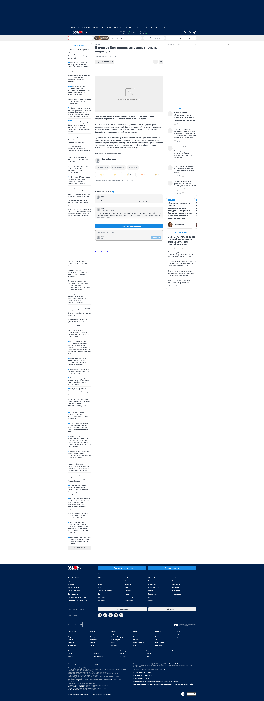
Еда (99, 594)
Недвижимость (74, 27)
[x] (121, 615)
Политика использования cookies (143, 675)
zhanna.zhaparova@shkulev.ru (76, 686)
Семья (150, 601)
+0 (154, 204)
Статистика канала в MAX (77, 601)
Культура (128, 584)
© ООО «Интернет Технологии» (101, 694)
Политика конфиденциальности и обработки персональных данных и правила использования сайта (163, 684)
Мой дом (128, 591)
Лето (126, 587)
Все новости (79, 46)
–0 (160, 204)
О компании (72, 584)
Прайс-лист (72, 581)
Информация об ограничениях (142, 672)
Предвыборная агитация (77, 597)
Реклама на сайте (74, 577)
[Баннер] (101, 38)
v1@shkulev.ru (90, 678)
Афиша (116, 27)
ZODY (150, 27)
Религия (151, 597)
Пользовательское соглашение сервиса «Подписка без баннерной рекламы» (156, 681)
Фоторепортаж (133, 167)
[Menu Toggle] (69, 32)
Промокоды (163, 27)
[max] (116, 615)
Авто (99, 577)
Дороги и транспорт (105, 591)
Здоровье (101, 601)
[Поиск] (184, 32)
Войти (102, 238)
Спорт (174, 577)
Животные (102, 597)
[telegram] (100, 615)
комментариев (106, 62)
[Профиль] (194, 32)
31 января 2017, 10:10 (101, 56)
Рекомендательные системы (141, 678)
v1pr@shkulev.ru (160, 669)
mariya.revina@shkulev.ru (75, 689)
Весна (100, 584)
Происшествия (153, 587)
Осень (150, 581)
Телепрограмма (106, 27)
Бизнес (100, 581)
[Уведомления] (189, 32)
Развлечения (153, 594)
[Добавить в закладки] (155, 62)
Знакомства (86, 27)
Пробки (144, 27)
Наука (127, 594)
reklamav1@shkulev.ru (174, 664)
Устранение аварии (118, 167)
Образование (129, 601)
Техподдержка (73, 594)
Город (100, 587)
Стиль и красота (178, 581)
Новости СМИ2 (101, 251)
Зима (126, 577)
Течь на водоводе (102, 167)
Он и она (151, 577)
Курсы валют (134, 27)
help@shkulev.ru (81, 681)
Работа (150, 591)
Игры (155, 27)
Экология (175, 587)
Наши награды (73, 587)
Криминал (128, 581)
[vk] (105, 615)
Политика (152, 584)
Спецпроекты (177, 594)
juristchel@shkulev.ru (115, 679)
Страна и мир (176, 584)
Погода (95, 27)
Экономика (176, 591)
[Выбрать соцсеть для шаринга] (161, 62)
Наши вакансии (74, 591)
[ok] (110, 615)
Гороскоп (124, 27)
